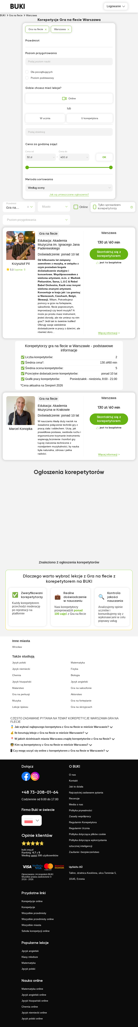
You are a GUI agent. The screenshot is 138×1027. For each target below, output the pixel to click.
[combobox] (6, 207)
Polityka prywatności (80, 810)
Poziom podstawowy (42, 77)
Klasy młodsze (30, 956)
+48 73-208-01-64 (40, 792)
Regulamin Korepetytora (83, 822)
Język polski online (32, 1018)
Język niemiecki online (34, 1012)
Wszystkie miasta (31, 925)
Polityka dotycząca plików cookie (87, 834)
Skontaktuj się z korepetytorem (109, 254)
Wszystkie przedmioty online (38, 919)
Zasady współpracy (80, 816)
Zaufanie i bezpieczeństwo (84, 852)
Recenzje (74, 798)
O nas (72, 774)
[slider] (27, 167)
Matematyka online (32, 988)
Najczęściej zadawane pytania (86, 792)
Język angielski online (34, 994)
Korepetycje (28, 907)
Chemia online (30, 1006)
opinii (34, 855)
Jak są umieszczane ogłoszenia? (69, 194)
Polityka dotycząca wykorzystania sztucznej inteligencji (88, 843)
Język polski (28, 968)
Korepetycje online (32, 901)
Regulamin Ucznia (79, 828)
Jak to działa (76, 786)
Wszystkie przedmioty (34, 913)
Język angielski (30, 950)
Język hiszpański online (35, 1000)
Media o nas (76, 804)
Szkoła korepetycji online (36, 930)
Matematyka (29, 962)
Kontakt (73, 780)
